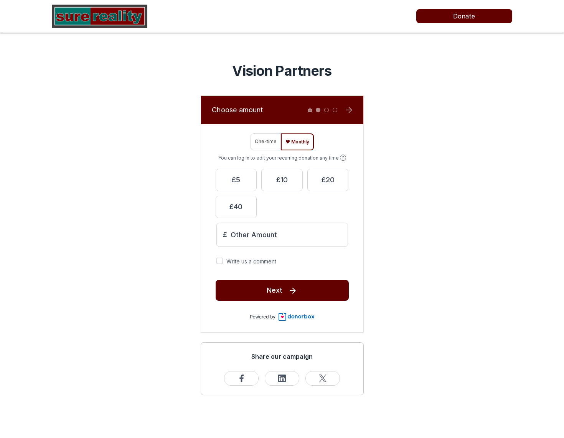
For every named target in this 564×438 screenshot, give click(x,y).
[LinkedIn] (282, 378)
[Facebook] (241, 378)
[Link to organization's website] (99, 15)
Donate (464, 16)
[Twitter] (322, 378)
